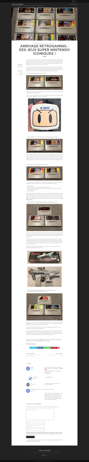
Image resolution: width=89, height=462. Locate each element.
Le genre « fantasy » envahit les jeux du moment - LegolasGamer (42, 389)
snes (22, 73)
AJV (31, 383)
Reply (31, 369)
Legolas (43, 43)
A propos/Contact (73, 4)
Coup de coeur (50, 43)
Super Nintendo (20, 74)
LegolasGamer (17, 4)
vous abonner (52, 433)
